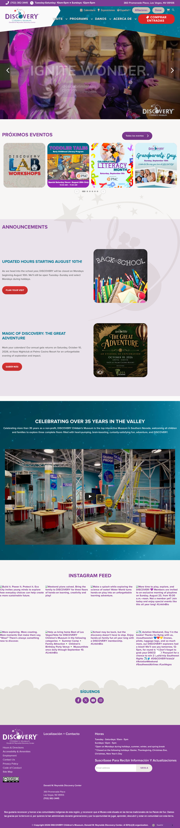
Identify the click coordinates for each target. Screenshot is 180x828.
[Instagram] (100, 700)
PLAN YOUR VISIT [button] (15, 290)
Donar (158, 10)
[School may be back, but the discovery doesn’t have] (113, 653)
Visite (58, 19)
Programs (79, 19)
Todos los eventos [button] (135, 136)
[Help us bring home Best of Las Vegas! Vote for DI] (67, 653)
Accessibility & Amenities (16, 751)
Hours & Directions (13, 747)
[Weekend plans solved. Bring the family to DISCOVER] (67, 607)
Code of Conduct (12, 768)
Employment (10, 755)
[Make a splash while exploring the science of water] (113, 607)
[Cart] (169, 10)
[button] (173, 10)
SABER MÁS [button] (12, 366)
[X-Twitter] (86, 700)
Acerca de (122, 19)
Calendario (89, 10)
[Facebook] (78, 700)
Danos (100, 19)
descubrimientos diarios (79, 88)
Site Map (8, 772)
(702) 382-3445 (19, 2)
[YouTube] (93, 700)
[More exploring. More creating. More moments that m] (22, 653)
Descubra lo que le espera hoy (82, 92)
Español (124, 10)
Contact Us (9, 759)
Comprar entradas (157, 19)
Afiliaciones (141, 10)
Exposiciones (107, 10)
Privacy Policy (10, 764)
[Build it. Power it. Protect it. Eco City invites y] (22, 607)
